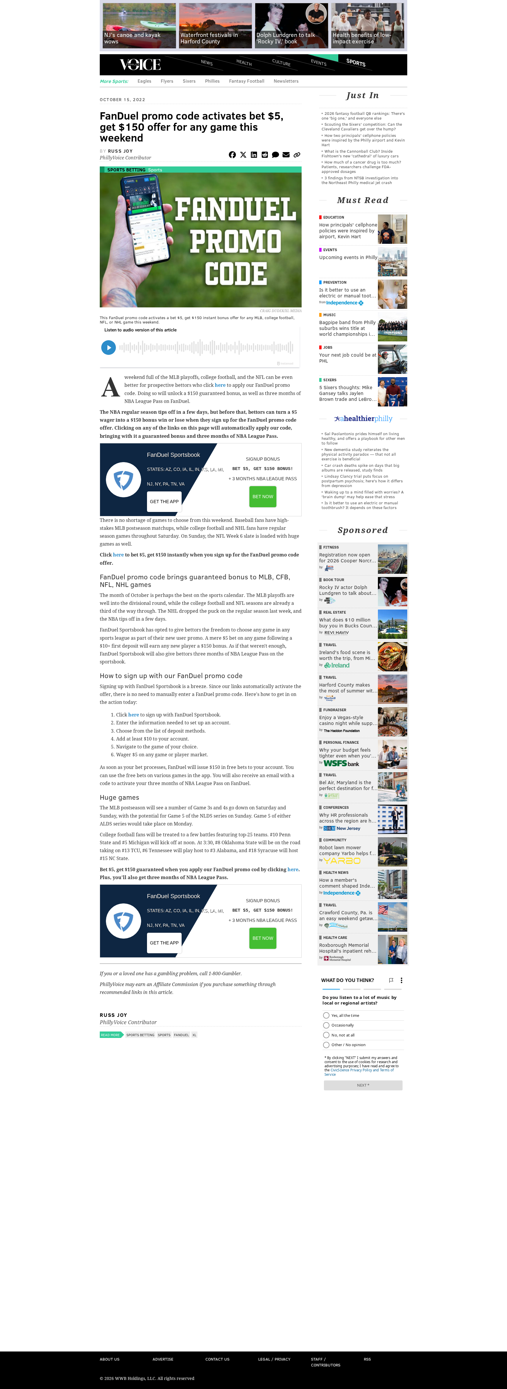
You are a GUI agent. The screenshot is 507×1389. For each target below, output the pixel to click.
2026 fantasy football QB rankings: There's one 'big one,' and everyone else (363, 115)
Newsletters (286, 81)
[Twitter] (243, 155)
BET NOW (263, 496)
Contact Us (217, 1359)
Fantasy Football (246, 81)
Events (319, 62)
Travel (330, 644)
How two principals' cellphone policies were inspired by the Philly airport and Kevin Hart (363, 139)
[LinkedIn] (254, 155)
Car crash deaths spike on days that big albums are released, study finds (360, 467)
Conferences (336, 807)
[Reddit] (264, 155)
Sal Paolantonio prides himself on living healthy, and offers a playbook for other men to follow (363, 438)
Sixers (189, 81)
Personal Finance (341, 742)
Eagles (144, 81)
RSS (367, 1359)
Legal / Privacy (274, 1359)
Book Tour (333, 579)
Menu (109, 64)
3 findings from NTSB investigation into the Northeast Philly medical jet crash (360, 180)
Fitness (331, 547)
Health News (336, 872)
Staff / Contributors (325, 1362)
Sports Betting (126, 169)
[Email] (286, 155)
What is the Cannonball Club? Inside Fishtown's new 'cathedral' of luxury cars (360, 153)
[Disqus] (201, 1120)
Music (329, 314)
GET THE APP (164, 501)
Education (333, 217)
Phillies (212, 81)
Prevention (335, 282)
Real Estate (334, 612)
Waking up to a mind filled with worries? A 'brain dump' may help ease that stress (363, 494)
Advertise (163, 1359)
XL (194, 1034)
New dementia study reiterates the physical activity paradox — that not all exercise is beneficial (359, 454)
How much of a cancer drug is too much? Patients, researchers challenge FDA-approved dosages (361, 166)
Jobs (327, 347)
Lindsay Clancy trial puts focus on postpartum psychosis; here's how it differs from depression (362, 480)
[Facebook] (232, 155)
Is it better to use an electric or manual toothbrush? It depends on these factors (360, 505)
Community (335, 839)
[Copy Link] (297, 155)
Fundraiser (334, 709)
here (220, 385)
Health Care (335, 937)
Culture (281, 62)
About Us (109, 1359)
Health (244, 62)
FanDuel (181, 1034)
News (207, 62)
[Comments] (275, 155)
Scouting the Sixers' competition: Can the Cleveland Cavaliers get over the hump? (362, 126)
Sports (356, 62)
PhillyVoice (140, 64)
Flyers (167, 81)
